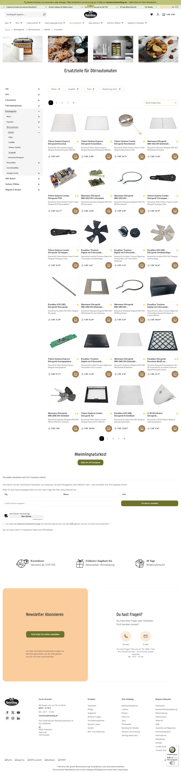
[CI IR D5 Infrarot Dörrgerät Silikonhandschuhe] (162, 395)
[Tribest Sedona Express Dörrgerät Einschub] (63, 123)
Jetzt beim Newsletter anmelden (45, 634)
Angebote (92, 713)
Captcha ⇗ (38, 519)
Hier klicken (26, 516)
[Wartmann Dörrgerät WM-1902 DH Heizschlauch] (129, 286)
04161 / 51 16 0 (45, 708)
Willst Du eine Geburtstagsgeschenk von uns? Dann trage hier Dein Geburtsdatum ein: (40, 490)
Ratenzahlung (161, 713)
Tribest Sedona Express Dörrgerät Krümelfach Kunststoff (92, 142)
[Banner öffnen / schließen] (90, 4)
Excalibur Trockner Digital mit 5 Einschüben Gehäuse (158, 305)
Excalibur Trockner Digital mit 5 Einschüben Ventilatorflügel (92, 251)
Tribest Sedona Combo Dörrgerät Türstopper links (158, 197)
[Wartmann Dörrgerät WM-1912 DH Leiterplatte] (96, 177)
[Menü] (176, 746)
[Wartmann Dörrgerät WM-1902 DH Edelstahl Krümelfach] (129, 340)
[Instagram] (13, 718)
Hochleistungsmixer (96, 720)
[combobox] (23, 14)
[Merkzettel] (151, 14)
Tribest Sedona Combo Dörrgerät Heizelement (124, 142)
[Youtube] (18, 713)
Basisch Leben (94, 724)
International (161, 735)
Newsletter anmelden (149, 503)
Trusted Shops (162, 750)
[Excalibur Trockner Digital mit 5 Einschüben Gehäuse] (162, 286)
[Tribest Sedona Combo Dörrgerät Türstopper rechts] (63, 232)
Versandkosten (96, 767)
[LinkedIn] (18, 718)
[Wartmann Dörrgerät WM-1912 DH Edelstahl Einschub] (162, 123)
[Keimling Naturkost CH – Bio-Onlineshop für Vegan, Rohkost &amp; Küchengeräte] (90, 14)
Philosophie (126, 724)
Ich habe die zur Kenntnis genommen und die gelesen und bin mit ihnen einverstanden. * (58, 524)
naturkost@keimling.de (48, 716)
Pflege (90, 709)
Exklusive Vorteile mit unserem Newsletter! (21, 7)
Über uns (125, 717)
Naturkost (92, 705)
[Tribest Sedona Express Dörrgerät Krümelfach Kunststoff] (96, 123)
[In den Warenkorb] (75, 156)
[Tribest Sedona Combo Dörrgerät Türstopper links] (162, 177)
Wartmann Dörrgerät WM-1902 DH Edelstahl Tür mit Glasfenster (91, 305)
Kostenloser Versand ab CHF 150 (96, 7)
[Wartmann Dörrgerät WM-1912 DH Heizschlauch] (129, 177)
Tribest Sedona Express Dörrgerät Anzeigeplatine (59, 360)
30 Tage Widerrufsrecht (128, 7)
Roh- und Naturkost (96, 732)
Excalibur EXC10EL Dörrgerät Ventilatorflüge (158, 251)
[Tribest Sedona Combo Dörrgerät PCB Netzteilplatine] (63, 177)
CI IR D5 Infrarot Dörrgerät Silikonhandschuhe (156, 414)
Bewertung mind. (110, 89)
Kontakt (159, 743)
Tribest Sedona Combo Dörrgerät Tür (91, 414)
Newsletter (160, 739)
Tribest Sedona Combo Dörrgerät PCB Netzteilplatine (58, 197)
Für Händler (149, 7)
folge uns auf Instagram (90, 462)
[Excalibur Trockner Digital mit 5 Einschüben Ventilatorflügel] (96, 232)
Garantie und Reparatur (166, 728)
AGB (71, 524)
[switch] (172, 763)
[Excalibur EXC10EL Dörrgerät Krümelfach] (129, 395)
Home (7, 30)
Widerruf (159, 720)
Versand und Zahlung (131, 732)
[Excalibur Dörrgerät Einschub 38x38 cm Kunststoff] (162, 340)
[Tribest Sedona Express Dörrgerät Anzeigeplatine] (63, 340)
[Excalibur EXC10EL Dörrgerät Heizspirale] (63, 286)
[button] (156, 7)
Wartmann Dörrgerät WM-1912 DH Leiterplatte (92, 197)
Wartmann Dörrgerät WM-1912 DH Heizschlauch (123, 197)
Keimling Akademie (130, 705)
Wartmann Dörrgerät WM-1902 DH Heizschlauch (123, 305)
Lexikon (125, 709)
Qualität (71, 89)
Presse (124, 713)
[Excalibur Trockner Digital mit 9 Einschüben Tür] (96, 340)
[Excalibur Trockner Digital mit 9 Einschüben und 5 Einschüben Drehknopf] (129, 232)
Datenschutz (161, 717)
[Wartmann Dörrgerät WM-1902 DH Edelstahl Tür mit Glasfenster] (96, 286)
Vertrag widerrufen (130, 735)
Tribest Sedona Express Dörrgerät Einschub (59, 142)
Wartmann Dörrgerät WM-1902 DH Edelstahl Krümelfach (124, 360)
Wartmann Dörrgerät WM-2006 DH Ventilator (58, 414)
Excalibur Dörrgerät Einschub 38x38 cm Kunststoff (156, 360)
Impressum (160, 705)
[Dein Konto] (158, 14)
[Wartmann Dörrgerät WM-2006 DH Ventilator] (63, 395)
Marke (54, 89)
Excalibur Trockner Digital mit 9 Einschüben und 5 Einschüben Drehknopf (125, 251)
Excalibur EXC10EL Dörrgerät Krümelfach (124, 414)
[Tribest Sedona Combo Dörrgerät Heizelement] (129, 123)
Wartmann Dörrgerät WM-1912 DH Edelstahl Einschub (157, 142)
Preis (89, 89)
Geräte (91, 728)
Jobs (124, 720)
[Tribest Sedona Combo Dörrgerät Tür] (96, 395)
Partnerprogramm (163, 732)
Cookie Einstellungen (164, 746)
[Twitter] (13, 713)
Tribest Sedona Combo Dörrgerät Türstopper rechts (58, 251)
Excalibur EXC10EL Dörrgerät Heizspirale (58, 305)
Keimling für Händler (130, 728)
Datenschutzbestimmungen (29, 524)
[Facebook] (7, 713)
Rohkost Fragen (94, 717)
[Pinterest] (7, 718)
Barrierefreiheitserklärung (166, 709)
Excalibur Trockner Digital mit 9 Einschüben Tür (92, 360)
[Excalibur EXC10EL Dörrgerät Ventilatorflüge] (162, 232)
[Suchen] (44, 14)
